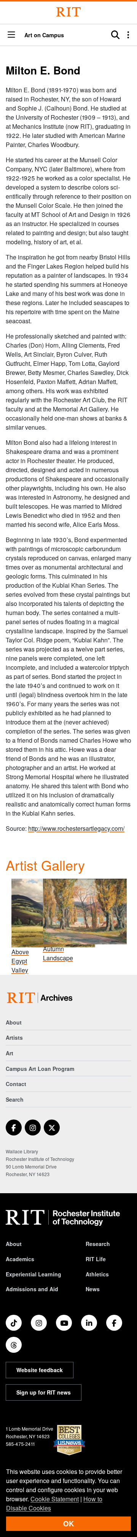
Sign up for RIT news (43, 1392)
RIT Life (96, 1259)
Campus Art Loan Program (40, 1068)
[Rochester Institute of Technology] (68, 12)
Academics (20, 1259)
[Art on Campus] (41, 998)
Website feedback (39, 1370)
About (14, 1022)
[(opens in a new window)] (14, 1127)
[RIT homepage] (63, 1217)
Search (15, 1099)
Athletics (97, 1274)
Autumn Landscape (58, 953)
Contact (16, 1084)
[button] (11, 35)
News (93, 1289)
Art (9, 1053)
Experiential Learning (33, 1274)
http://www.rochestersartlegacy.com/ (76, 828)
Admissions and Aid (32, 1289)
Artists (14, 1037)
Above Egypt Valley (20, 960)
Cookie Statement (54, 1498)
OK (68, 1523)
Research (98, 1244)
